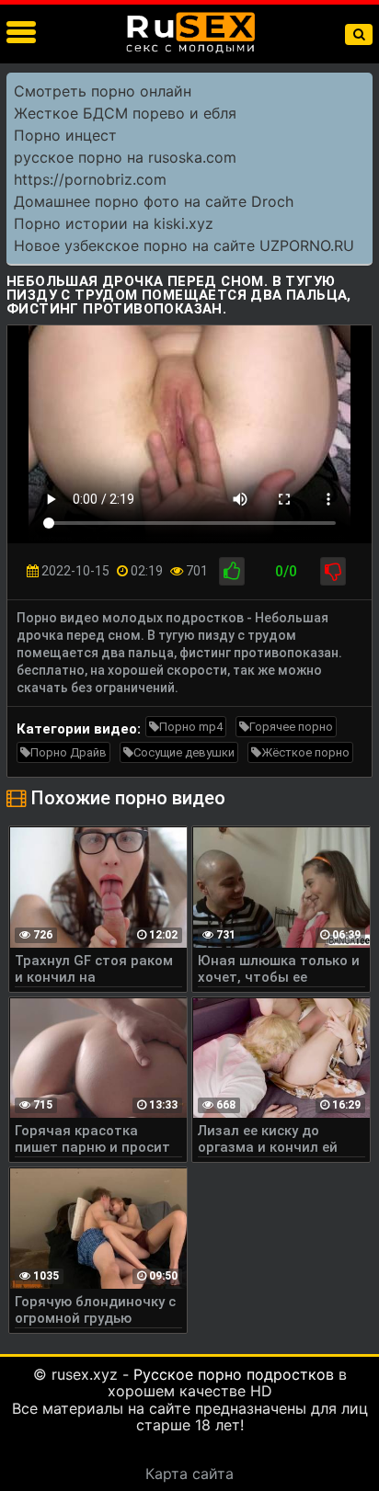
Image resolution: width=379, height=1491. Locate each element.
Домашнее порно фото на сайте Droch (153, 201)
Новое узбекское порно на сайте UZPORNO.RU (184, 245)
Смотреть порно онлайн (102, 91)
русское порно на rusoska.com (125, 157)
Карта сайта (189, 1473)
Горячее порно (291, 727)
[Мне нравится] (232, 571)
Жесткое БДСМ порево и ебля (125, 113)
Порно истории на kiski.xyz (113, 223)
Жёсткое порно (305, 752)
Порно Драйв (68, 752)
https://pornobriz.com (90, 179)
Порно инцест (65, 135)
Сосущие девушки (184, 752)
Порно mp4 (191, 727)
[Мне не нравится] (333, 571)
